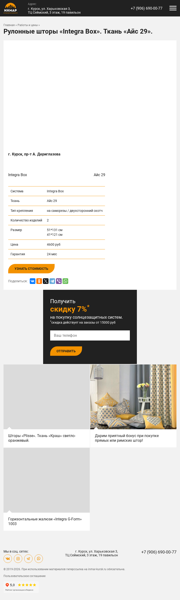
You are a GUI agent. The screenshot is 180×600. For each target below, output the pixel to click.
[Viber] (59, 281)
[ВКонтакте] (32, 281)
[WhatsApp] (65, 281)
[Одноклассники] (39, 281)
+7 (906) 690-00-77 (146, 8)
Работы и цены (28, 25)
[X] (46, 281)
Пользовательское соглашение (24, 576)
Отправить (66, 351)
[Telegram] (52, 281)
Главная (9, 25)
